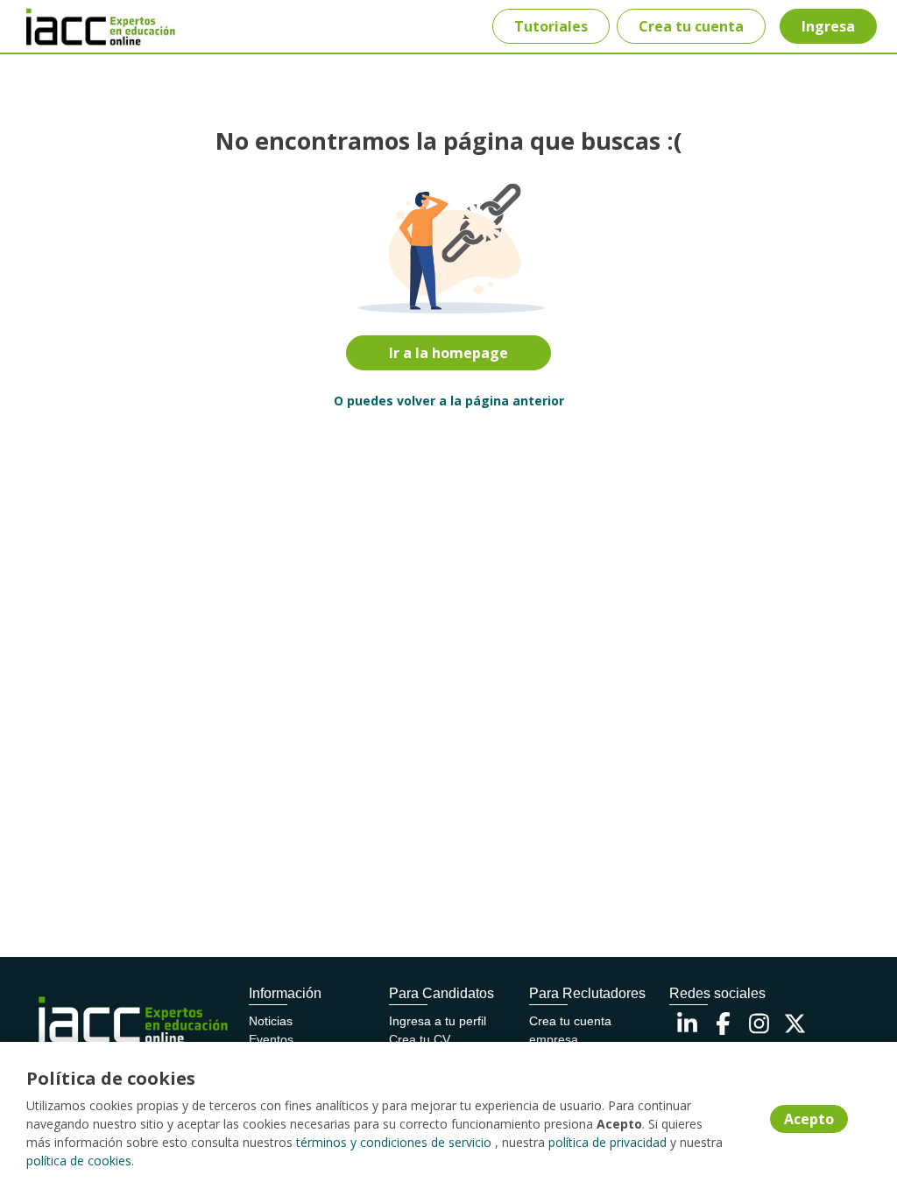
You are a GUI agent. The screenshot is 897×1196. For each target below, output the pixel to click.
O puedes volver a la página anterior (449, 400)
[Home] (75, 26)
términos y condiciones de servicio (393, 1142)
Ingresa (828, 26)
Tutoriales (551, 26)
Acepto (809, 1119)
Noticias (271, 1021)
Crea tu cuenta (691, 26)
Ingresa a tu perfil (437, 1021)
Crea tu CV (419, 1039)
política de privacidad (607, 1142)
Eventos (271, 1039)
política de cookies (78, 1160)
